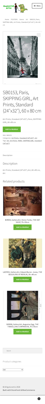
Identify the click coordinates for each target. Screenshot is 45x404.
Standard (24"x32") (27, 138)
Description (7, 155)
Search (22, 400)
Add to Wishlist (11, 129)
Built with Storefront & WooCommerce (19, 390)
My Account (7, 400)
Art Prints (15, 138)
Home (7, 19)
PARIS (20, 141)
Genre (21, 19)
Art (27, 19)
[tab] (22, 155)
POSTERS (14, 19)
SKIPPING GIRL (28, 141)
